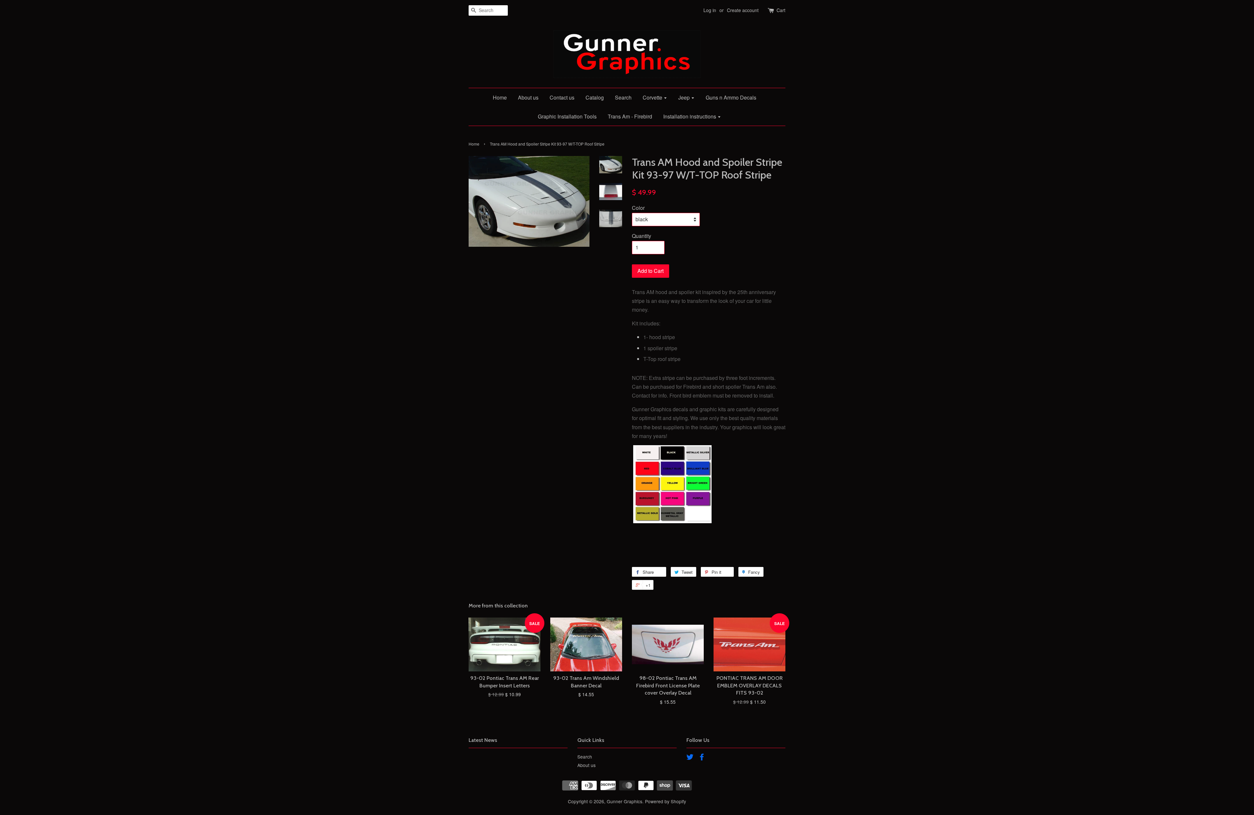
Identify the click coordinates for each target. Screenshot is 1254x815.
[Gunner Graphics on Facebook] (701, 758)
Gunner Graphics (624, 801)
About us (528, 97)
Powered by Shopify (665, 801)
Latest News (483, 740)
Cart (781, 10)
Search (623, 97)
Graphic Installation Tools (567, 116)
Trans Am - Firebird (630, 116)
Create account (743, 10)
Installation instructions (690, 116)
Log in (709, 10)
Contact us (562, 97)
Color (638, 208)
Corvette (653, 97)
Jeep (684, 97)
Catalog (595, 97)
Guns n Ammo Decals (731, 97)
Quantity (641, 236)
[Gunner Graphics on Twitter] (690, 758)
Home (500, 97)
